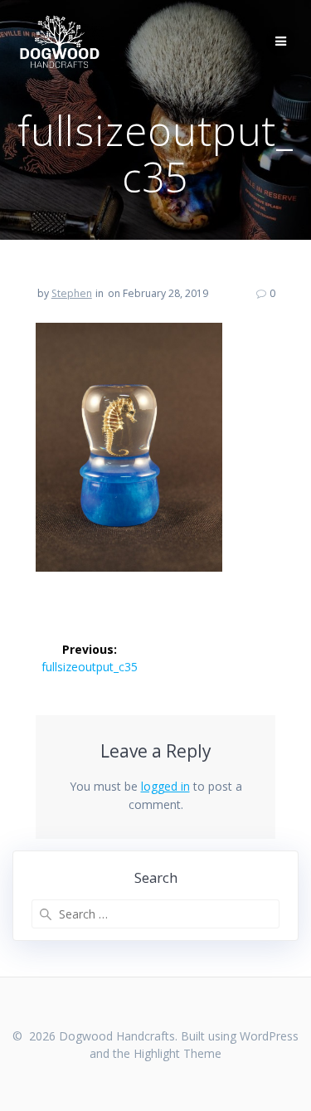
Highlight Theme (177, 1053)
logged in (165, 786)
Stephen (71, 293)
